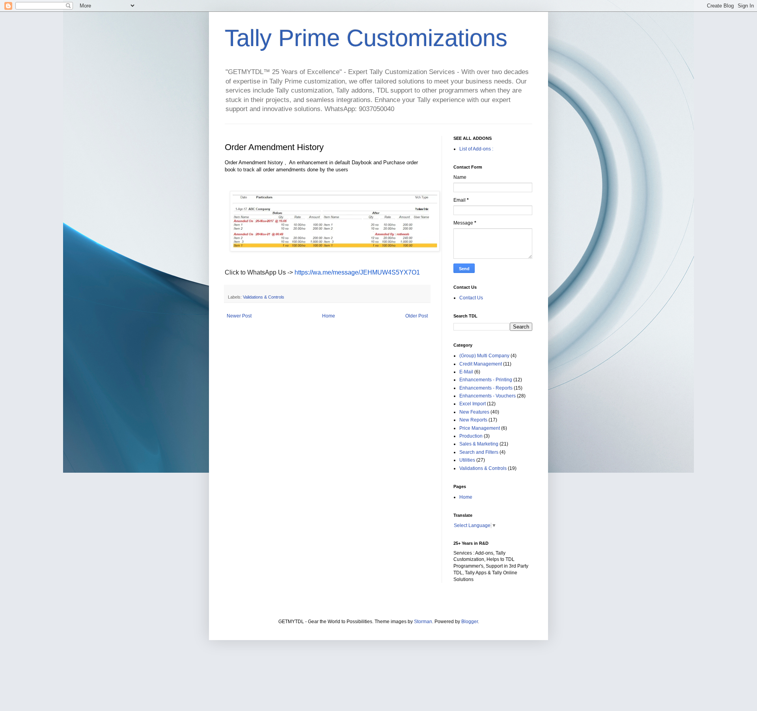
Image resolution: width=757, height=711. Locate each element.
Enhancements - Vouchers (487, 396)
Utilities (467, 460)
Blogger (469, 621)
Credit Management (480, 364)
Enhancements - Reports (486, 388)
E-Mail (466, 372)
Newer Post (239, 316)
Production (471, 436)
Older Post (416, 316)
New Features (474, 412)
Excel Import (472, 404)
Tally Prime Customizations (366, 38)
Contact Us (471, 298)
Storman (423, 621)
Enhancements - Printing (485, 379)
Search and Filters (478, 452)
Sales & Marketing (478, 444)
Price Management (479, 428)
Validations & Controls (263, 297)
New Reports (473, 420)
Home (328, 316)
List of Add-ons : (476, 149)
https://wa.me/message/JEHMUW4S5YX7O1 (357, 272)
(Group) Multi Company (484, 355)
